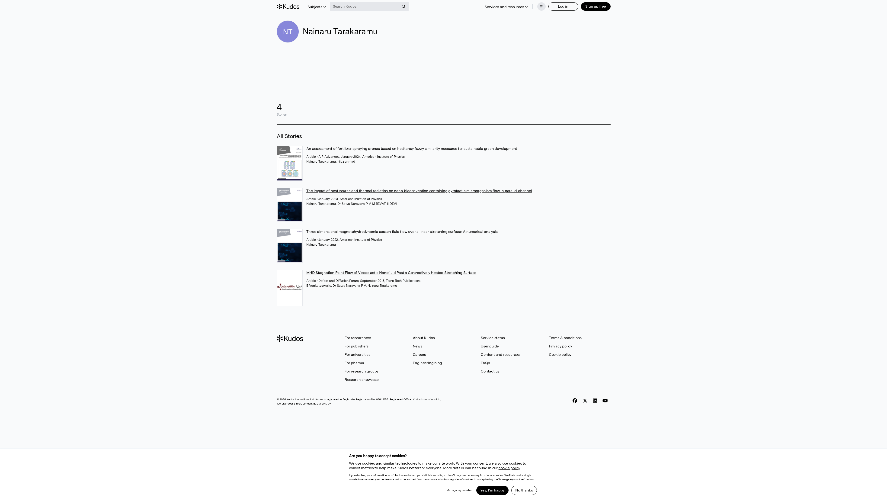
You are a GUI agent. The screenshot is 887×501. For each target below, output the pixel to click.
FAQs (485, 363)
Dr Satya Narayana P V (354, 204)
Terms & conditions (565, 338)
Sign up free (595, 6)
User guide (490, 346)
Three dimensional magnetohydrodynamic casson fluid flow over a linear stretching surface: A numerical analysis (402, 231)
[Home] (288, 6)
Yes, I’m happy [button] (492, 490)
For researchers (358, 338)
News (417, 346)
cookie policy (509, 468)
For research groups (361, 371)
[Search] (403, 6)
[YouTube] (605, 400)
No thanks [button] (524, 490)
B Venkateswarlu (318, 285)
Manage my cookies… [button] (460, 490)
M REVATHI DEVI (384, 204)
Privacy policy (560, 346)
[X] (585, 400)
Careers (419, 354)
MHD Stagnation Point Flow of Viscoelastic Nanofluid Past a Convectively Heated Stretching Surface (391, 272)
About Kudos (424, 338)
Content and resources (500, 354)
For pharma (354, 363)
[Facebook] (575, 400)
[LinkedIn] (595, 400)
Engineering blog (427, 363)
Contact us (490, 371)
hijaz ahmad (346, 161)
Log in (563, 6)
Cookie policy (560, 354)
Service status (493, 338)
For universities (357, 354)
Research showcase (362, 379)
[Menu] (541, 6)
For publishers (356, 346)
